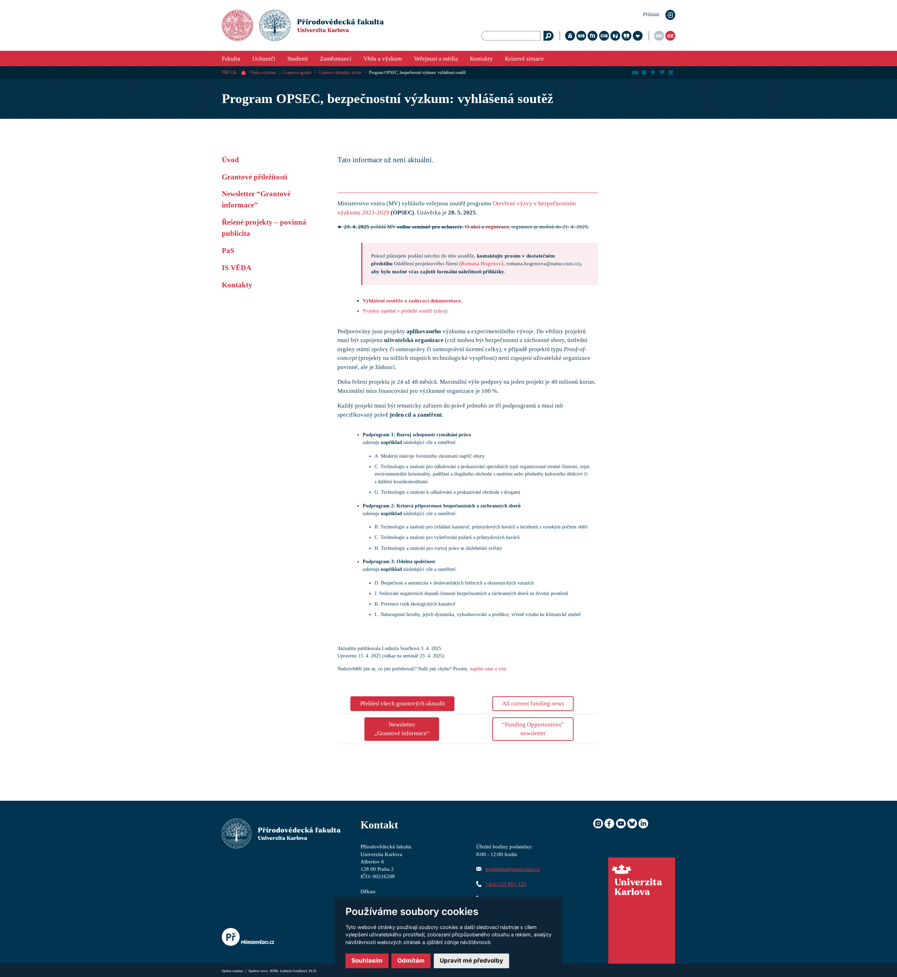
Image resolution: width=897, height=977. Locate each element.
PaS (228, 250)
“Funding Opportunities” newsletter (533, 729)
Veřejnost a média (436, 58)
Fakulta (231, 58)
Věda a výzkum (382, 58)
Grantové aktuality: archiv (340, 72)
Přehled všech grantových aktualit (402, 703)
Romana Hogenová (482, 263)
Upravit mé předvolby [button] (471, 960)
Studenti (297, 58)
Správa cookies (233, 971)
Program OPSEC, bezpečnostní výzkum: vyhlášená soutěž (417, 72)
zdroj (441, 311)
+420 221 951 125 (506, 884)
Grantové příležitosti (254, 177)
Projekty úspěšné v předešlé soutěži (397, 311)
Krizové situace (524, 58)
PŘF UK (229, 72)
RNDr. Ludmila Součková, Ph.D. (293, 971)
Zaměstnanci (335, 58)
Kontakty (481, 58)
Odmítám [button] (411, 960)
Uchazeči (263, 58)
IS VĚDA (236, 268)
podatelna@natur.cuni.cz (513, 869)
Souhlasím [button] (367, 960)
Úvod (230, 160)
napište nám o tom (488, 668)
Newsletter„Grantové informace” (402, 729)
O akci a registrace (487, 227)
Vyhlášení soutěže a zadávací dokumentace (412, 300)
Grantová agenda (297, 72)
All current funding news (533, 703)
